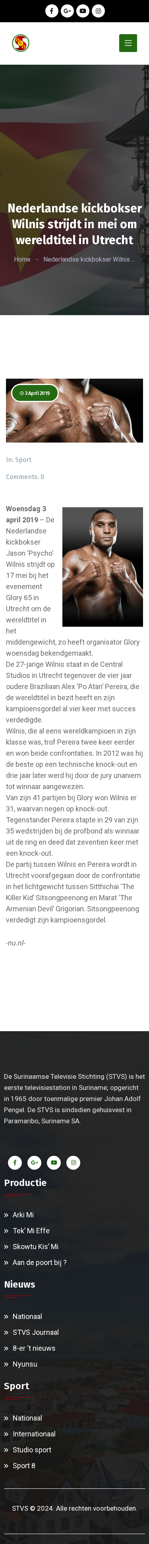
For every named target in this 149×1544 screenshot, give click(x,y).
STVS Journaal (36, 1332)
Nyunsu (25, 1364)
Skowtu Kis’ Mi (35, 1246)
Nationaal (27, 1316)
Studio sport (32, 1450)
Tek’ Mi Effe (31, 1230)
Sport (23, 460)
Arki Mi (23, 1215)
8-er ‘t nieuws (34, 1348)
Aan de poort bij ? (40, 1262)
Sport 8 (24, 1465)
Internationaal (34, 1434)
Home (22, 259)
